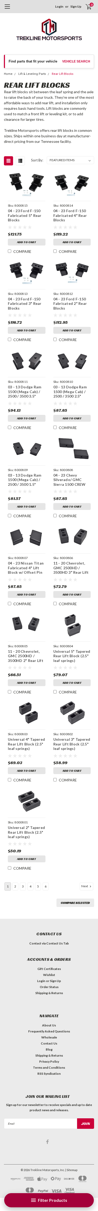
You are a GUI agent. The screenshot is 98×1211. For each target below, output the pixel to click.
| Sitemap (71, 1170)
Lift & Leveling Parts (32, 74)
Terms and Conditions (49, 1067)
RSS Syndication (49, 1074)
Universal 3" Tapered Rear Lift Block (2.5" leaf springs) (71, 744)
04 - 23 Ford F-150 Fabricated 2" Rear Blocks (70, 303)
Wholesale (49, 1037)
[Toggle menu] (7, 9)
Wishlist (49, 975)
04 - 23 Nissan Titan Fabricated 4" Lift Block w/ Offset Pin (26, 568)
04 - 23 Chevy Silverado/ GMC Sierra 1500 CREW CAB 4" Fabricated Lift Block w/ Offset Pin (70, 480)
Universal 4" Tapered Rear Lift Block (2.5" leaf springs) (26, 744)
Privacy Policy (49, 1061)
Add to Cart (26, 242)
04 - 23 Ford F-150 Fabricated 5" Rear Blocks (25, 215)
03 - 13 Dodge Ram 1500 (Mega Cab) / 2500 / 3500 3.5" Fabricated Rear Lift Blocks (26, 392)
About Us (49, 1025)
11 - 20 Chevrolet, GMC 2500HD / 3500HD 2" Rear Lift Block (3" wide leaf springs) (25, 656)
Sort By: (37, 160)
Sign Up (75, 6)
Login (59, 6)
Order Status (49, 987)
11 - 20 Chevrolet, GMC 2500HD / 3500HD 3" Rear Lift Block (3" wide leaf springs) (71, 568)
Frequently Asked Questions (49, 1031)
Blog (49, 1049)
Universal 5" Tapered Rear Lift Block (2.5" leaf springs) (71, 656)
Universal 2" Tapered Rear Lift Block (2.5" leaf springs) (26, 832)
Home (8, 74)
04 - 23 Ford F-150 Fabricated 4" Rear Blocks (70, 215)
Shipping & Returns (49, 993)
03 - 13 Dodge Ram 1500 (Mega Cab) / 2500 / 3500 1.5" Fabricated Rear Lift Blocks (26, 480)
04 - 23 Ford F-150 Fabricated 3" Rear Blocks (25, 303)
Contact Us (49, 1043)
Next (85, 886)
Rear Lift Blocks (62, 74)
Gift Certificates (49, 969)
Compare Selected (75, 903)
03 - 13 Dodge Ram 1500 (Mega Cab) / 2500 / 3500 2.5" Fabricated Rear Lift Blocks (71, 392)
